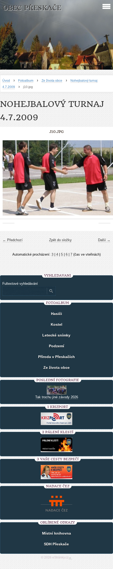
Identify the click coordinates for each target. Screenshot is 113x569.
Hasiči (56, 314)
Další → (104, 240)
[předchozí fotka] (8, 181)
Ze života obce (52, 80)
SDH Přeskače (56, 544)
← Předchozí (13, 240)
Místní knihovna (56, 533)
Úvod (6, 80)
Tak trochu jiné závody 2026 (56, 397)
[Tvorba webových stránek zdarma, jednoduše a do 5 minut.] (70, 558)
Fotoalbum (25, 80)
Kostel (56, 324)
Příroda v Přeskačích (56, 357)
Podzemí (56, 346)
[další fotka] (104, 181)
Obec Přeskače (32, 8)
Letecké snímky (56, 335)
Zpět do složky (60, 240)
